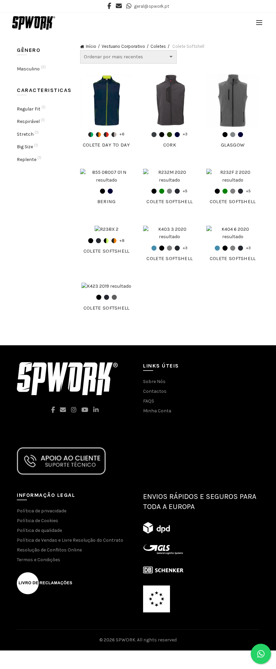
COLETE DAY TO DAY (106, 145)
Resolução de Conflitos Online (49, 550)
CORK (169, 145)
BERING (106, 201)
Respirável (28, 121)
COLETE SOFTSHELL (169, 201)
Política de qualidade (39, 530)
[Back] (25, 40)
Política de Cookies (37, 520)
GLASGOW (232, 145)
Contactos (155, 391)
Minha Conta (157, 411)
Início (91, 46)
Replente (26, 159)
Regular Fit (28, 109)
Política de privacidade (41, 511)
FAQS (148, 401)
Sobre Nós (154, 381)
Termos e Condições (38, 560)
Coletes (158, 46)
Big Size (25, 147)
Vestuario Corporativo (123, 46)
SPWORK (125, 640)
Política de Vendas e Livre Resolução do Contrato (70, 540)
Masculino (28, 69)
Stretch (25, 134)
